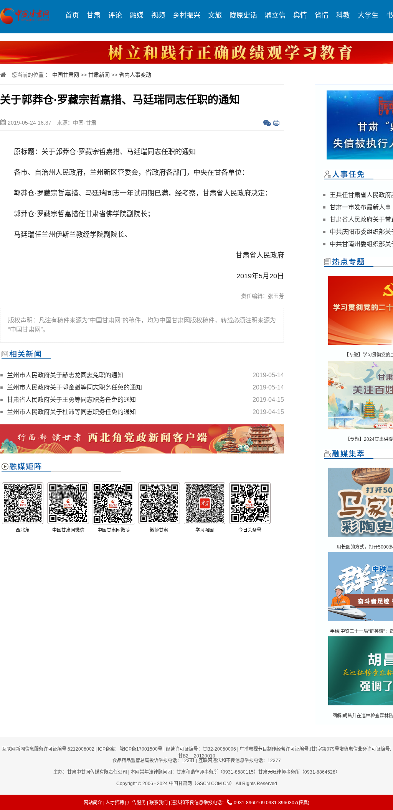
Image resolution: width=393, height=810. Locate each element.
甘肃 (94, 15)
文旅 (215, 15)
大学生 (368, 15)
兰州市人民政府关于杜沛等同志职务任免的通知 (71, 412)
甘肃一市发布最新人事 (360, 207)
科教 (343, 15)
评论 (115, 15)
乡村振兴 (186, 15)
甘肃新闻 (99, 75)
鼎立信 (275, 15)
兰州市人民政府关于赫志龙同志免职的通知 (65, 375)
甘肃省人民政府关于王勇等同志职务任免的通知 (71, 399)
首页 (72, 15)
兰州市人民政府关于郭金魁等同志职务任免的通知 (74, 387)
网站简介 (93, 802)
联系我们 (158, 802)
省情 (322, 15)
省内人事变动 (135, 75)
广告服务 (136, 802)
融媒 (137, 15)
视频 (158, 15)
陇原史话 (243, 15)
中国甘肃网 (65, 75)
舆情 (300, 15)
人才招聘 (115, 802)
